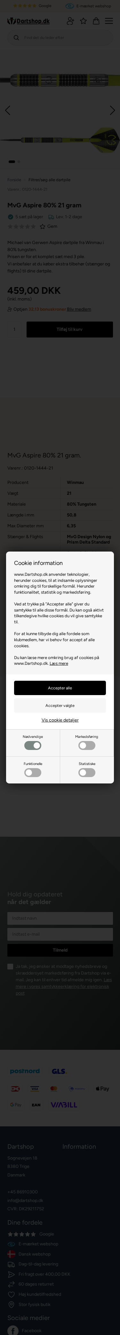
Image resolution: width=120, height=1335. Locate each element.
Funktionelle (33, 763)
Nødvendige (33, 736)
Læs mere (59, 663)
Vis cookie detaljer (60, 720)
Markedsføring (86, 736)
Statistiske (87, 763)
